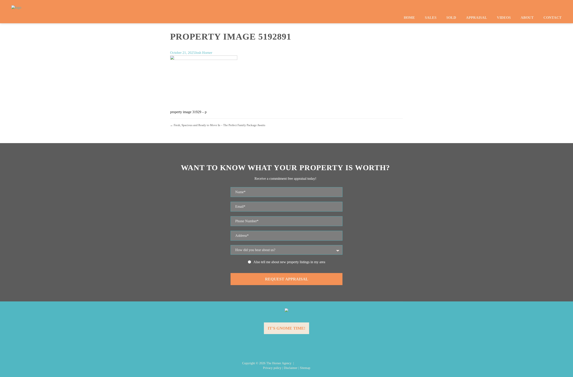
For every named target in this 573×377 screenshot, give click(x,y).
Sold (451, 17)
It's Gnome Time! (286, 328)
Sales (430, 17)
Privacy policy (272, 368)
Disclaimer (290, 368)
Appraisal (476, 17)
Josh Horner (203, 53)
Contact (552, 17)
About (527, 17)
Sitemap (305, 368)
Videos (504, 17)
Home (409, 17)
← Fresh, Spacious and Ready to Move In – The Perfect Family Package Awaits (217, 125)
